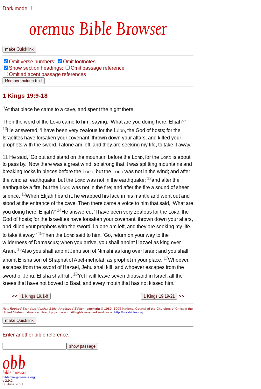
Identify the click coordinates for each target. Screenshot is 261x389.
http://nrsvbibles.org (128, 312)
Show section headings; (36, 68)
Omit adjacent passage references (47, 74)
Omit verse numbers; (32, 61)
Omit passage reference (97, 68)
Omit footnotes (79, 61)
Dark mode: (16, 8)
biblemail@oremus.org (19, 377)
